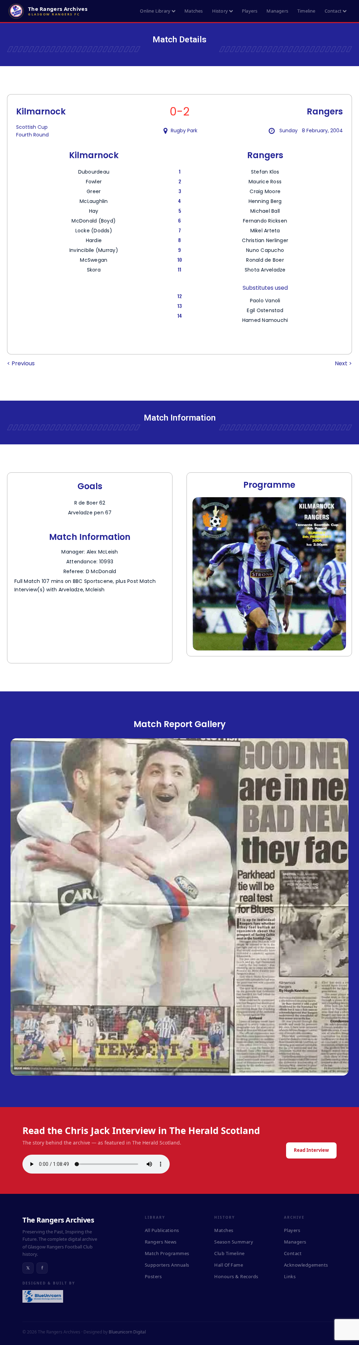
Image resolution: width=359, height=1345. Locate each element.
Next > (343, 363)
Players (249, 11)
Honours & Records (236, 1276)
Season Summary (233, 1242)
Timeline (306, 11)
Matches (193, 11)
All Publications (162, 1230)
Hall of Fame (228, 1265)
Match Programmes (167, 1253)
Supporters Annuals (167, 1265)
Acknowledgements (306, 1265)
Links (290, 1276)
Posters (153, 1276)
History (220, 11)
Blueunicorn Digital (127, 1332)
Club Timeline (229, 1253)
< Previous (21, 363)
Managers (277, 11)
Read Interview (311, 1150)
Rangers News (161, 1242)
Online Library (155, 11)
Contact (333, 11)
